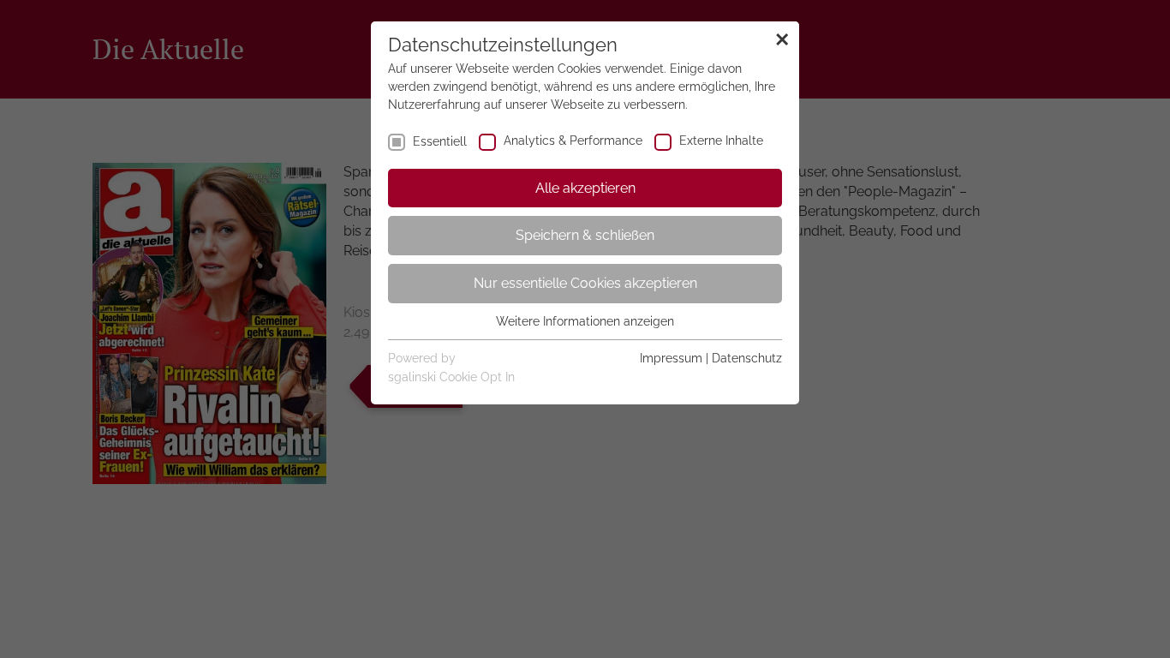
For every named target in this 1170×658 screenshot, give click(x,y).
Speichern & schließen (585, 235)
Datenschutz (747, 358)
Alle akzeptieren (585, 188)
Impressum (671, 358)
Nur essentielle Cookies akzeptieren (585, 283)
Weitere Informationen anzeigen (585, 321)
